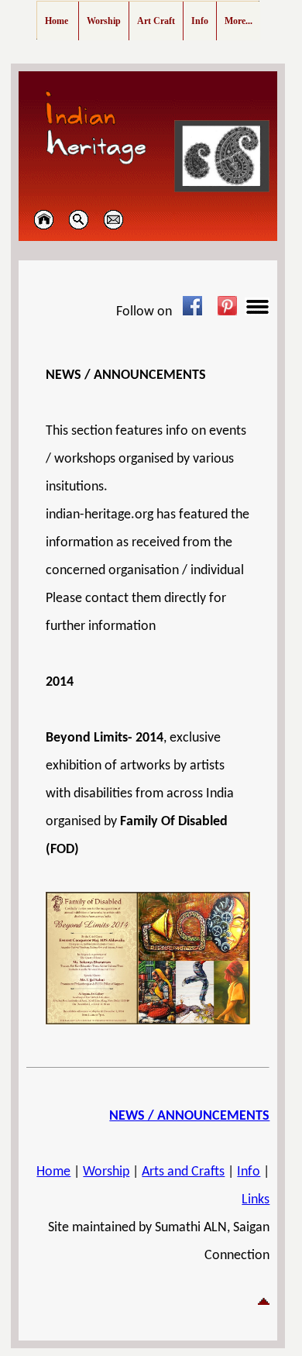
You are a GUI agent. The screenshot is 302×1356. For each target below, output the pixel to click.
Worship (106, 1172)
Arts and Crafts (183, 1172)
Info (248, 1172)
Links (255, 1200)
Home (53, 1172)
